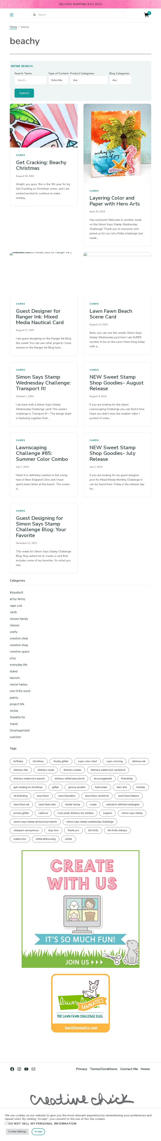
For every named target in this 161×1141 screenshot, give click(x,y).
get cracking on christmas (28, 787)
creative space (19, 652)
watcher (15, 737)
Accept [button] (38, 1131)
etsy (13, 658)
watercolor (20, 839)
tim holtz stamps (117, 830)
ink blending (20, 796)
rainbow (43, 813)
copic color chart (87, 761)
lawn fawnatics (67, 796)
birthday (18, 761)
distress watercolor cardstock (108, 770)
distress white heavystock (69, 778)
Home (13, 27)
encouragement (103, 778)
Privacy (81, 1069)
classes (14, 625)
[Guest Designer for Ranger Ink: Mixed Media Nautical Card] (44, 274)
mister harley (18, 684)
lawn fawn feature (128, 796)
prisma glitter (21, 813)
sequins (107, 813)
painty (14, 698)
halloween (101, 787)
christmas (38, 761)
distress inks (21, 770)
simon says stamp (132, 813)
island (13, 671)
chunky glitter (61, 761)
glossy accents (77, 787)
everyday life (18, 665)
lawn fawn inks (47, 804)
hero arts (122, 787)
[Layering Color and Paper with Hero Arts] (117, 143)
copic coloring (114, 761)
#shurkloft (16, 593)
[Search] (34, 15)
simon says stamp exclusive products (35, 822)
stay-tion (53, 830)
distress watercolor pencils (29, 778)
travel (14, 724)
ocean (93, 804)
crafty (14, 632)
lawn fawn (43, 796)
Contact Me (129, 1069)
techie (14, 711)
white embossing (46, 839)
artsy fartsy (17, 599)
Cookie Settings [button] (17, 1131)
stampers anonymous (26, 830)
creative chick (19, 638)
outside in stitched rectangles (123, 804)
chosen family (19, 619)
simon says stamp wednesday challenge (89, 822)
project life (17, 704)
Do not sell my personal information (42, 1123)
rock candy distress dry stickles (76, 813)
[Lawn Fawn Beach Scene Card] (117, 274)
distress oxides (72, 770)
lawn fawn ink (21, 804)
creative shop (19, 645)
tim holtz (93, 830)
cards (20, 155)
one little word (20, 691)
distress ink (138, 761)
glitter (55, 787)
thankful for (17, 717)
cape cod (16, 606)
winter (68, 839)
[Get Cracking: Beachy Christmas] (44, 126)
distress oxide (46, 770)
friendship (127, 778)
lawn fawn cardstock (97, 796)
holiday (140, 787)
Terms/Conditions (103, 1069)
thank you (73, 830)
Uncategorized (19, 730)
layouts (15, 678)
